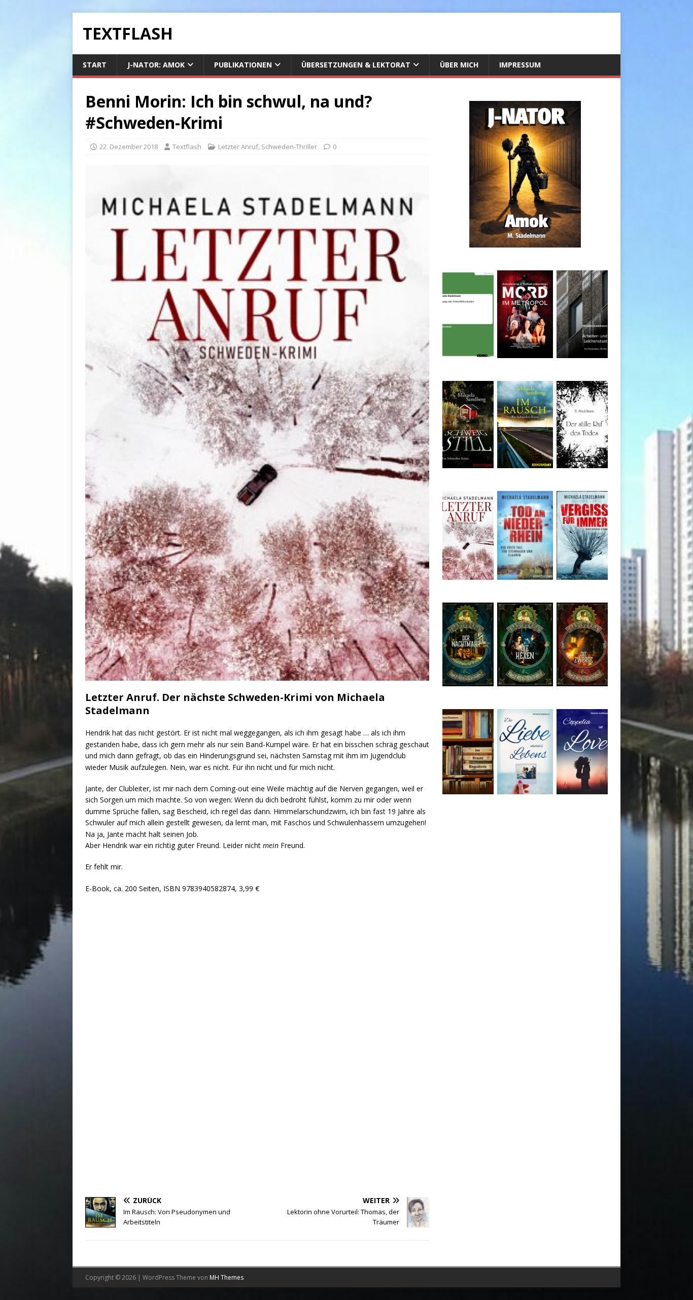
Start (95, 64)
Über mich (459, 64)
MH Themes (227, 1277)
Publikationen (243, 64)
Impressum (520, 64)
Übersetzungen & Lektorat (355, 64)
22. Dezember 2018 (128, 146)
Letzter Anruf (238, 146)
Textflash (186, 146)
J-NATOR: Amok (156, 64)
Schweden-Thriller (289, 146)
